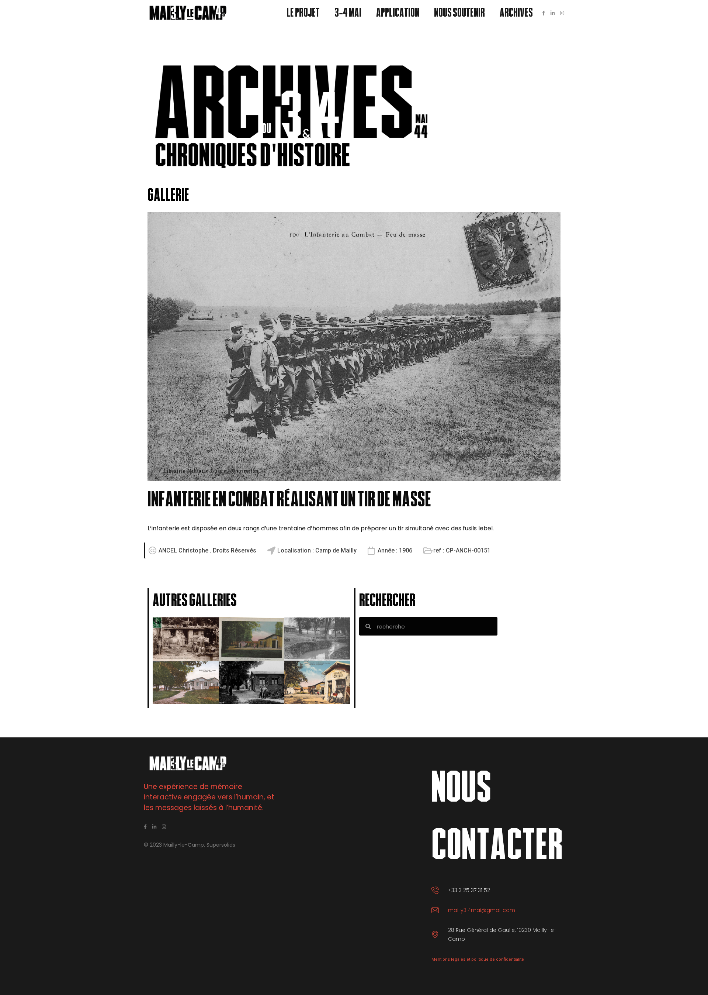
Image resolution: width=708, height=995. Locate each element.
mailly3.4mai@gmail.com (481, 910)
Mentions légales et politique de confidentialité (477, 959)
